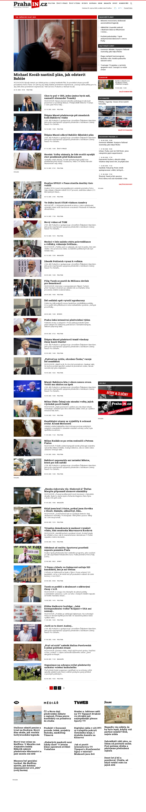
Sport (114, 3)
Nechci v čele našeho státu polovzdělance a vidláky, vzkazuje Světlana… (67, 242)
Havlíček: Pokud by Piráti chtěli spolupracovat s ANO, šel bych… (111, 169)
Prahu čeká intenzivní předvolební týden (67, 319)
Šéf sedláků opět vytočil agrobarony (64, 300)
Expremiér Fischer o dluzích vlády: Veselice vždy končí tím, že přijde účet (114, 160)
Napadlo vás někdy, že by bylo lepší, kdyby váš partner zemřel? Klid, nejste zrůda (118, 731)
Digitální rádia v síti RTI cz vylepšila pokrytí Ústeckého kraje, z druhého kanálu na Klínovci (87, 732)
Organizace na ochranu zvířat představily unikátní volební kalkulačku (67, 666)
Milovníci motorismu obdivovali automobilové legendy (113, 22)
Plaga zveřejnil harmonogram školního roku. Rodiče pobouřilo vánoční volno (113, 58)
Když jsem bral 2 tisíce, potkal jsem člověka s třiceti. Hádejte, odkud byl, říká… (68, 509)
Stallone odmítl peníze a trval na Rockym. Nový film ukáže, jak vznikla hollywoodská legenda (27, 731)
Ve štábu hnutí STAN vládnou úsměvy (65, 202)
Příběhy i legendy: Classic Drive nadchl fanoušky (113, 103)
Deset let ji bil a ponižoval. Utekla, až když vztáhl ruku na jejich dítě (116, 761)
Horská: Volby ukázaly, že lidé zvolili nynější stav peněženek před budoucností (69, 155)
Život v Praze (62, 3)
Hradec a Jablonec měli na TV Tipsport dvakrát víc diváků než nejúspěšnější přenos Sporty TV (87, 716)
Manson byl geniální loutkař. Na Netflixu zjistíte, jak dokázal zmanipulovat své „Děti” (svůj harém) (27, 765)
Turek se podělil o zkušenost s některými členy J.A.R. (67, 587)
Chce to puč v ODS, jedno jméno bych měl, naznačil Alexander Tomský (67, 96)
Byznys (85, 3)
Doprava (92, 3)
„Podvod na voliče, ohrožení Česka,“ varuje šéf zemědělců (67, 360)
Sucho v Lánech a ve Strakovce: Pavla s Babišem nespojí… (122, 82)
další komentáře (125, 92)
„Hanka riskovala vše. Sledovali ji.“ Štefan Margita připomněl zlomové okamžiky (67, 490)
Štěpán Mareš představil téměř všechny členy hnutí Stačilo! (66, 340)
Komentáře (123, 3)
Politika (51, 3)
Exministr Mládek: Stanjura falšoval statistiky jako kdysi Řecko (115, 50)
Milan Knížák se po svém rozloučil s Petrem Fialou (68, 442)
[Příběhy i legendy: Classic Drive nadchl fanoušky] (106, 111)
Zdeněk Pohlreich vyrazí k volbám (63, 261)
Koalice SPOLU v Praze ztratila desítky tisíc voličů (68, 184)
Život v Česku (74, 3)
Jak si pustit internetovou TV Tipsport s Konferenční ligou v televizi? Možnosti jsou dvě (87, 749)
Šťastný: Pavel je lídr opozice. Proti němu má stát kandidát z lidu (113, 177)
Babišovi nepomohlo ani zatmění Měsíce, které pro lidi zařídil (67, 461)
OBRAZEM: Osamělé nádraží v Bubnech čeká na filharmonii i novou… (113, 29)
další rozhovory (125, 184)
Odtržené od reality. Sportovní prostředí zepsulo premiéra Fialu (66, 548)
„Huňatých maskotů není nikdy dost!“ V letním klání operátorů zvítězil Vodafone (58, 746)
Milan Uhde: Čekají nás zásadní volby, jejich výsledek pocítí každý (69, 402)
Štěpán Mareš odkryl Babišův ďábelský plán (69, 134)
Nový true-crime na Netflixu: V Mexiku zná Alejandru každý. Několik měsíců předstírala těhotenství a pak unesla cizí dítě (27, 747)
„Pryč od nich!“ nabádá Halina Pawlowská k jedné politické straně (67, 646)
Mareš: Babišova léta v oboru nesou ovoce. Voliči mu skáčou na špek (68, 383)
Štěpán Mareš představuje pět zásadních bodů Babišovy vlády (67, 116)
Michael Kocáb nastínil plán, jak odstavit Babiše (49, 76)
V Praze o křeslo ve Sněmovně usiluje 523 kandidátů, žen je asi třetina (67, 568)
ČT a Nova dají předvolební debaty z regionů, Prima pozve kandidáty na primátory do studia (57, 716)
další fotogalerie (125, 130)
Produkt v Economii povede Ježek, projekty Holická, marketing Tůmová (57, 731)
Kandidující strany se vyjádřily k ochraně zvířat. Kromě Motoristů (67, 422)
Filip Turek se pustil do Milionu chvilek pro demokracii (66, 282)
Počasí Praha (128, 8)
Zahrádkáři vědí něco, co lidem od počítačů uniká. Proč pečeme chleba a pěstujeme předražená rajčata (118, 746)
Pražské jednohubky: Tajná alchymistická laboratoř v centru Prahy (114, 38)
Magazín (107, 3)
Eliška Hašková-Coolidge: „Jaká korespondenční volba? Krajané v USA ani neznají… (67, 608)
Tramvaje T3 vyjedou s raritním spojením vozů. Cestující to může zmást (114, 67)
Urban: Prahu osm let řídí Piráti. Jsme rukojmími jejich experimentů (114, 152)
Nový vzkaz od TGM (55, 222)
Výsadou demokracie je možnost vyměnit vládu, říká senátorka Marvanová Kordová (68, 529)
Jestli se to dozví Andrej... (58, 625)
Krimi (100, 3)
